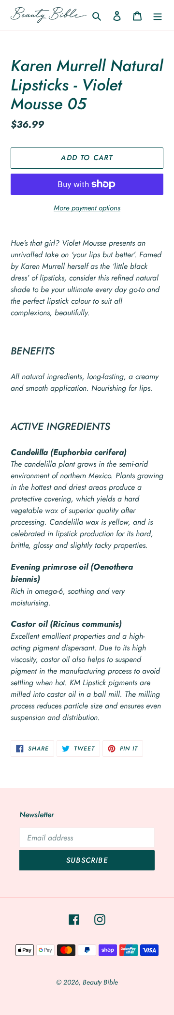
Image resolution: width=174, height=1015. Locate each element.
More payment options (87, 208)
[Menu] (157, 15)
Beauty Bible (100, 982)
